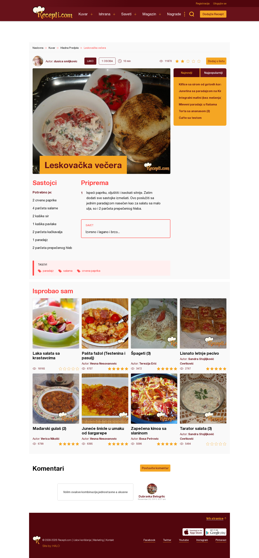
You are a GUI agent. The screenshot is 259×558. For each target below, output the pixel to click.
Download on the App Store (193, 532)
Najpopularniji (213, 72)
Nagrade (174, 14)
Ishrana (104, 14)
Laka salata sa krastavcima (56, 334)
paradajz (48, 270)
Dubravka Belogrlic (152, 496)
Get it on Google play (215, 532)
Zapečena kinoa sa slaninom (154, 410)
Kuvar (83, 14)
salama (67, 270)
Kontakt (110, 539)
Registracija (202, 3)
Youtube (184, 540)
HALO (56, 545)
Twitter (167, 540)
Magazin (149, 14)
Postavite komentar (155, 468)
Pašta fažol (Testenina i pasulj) (105, 334)
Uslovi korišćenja (82, 539)
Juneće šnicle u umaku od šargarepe (105, 410)
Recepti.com (53, 13)
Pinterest (221, 540)
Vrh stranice (214, 518)
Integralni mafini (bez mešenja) (200, 97)
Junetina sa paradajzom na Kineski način (200, 91)
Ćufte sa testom (190, 117)
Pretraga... (191, 14)
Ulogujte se (219, 3)
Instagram (202, 540)
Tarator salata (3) (203, 410)
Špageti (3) (154, 334)
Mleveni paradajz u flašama (198, 104)
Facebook (149, 540)
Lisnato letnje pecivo (203, 334)
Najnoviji (186, 72)
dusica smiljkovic (65, 61)
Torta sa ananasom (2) (194, 111)
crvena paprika (91, 270)
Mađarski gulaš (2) (56, 410)
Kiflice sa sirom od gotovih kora (200, 84)
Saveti (126, 14)
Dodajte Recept (213, 14)
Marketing (98, 539)
